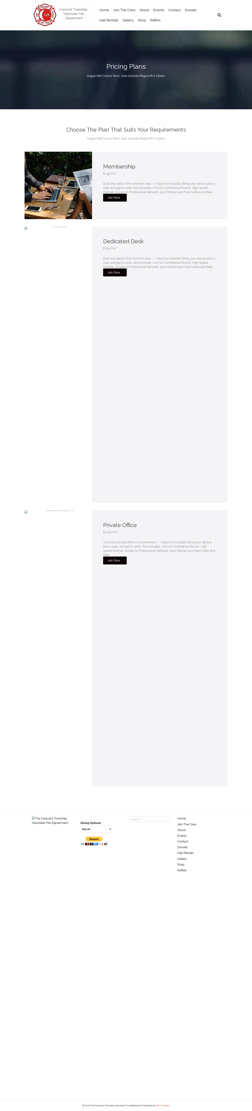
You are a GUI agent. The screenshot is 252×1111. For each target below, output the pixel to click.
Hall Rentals (108, 20)
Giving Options (90, 822)
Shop (142, 20)
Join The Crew (124, 10)
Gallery (128, 20)
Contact (174, 10)
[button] (115, 198)
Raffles (155, 20)
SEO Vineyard (163, 1105)
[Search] (217, 15)
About (144, 10)
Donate (190, 10)
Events (158, 10)
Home (104, 10)
